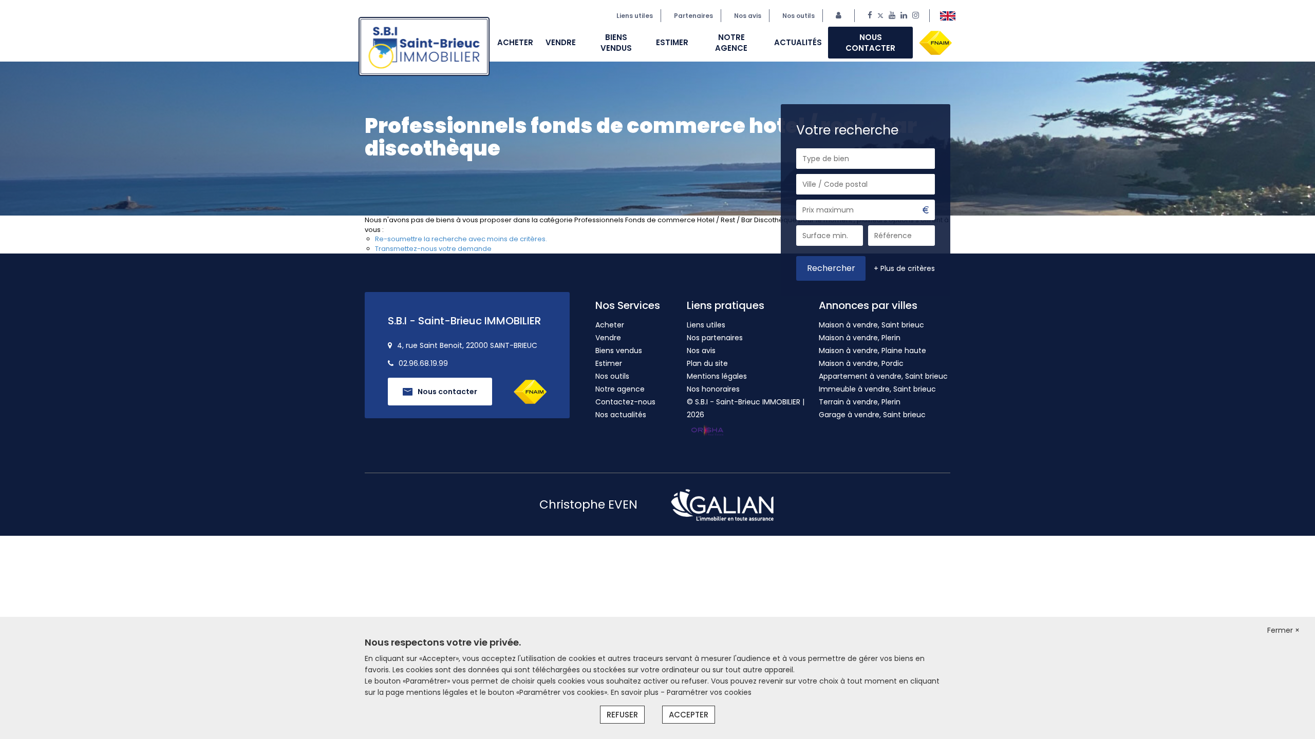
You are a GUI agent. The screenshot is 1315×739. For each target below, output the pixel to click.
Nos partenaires (715, 338)
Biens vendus (616, 42)
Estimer (672, 42)
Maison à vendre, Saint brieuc (871, 325)
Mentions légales (717, 376)
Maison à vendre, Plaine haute (872, 350)
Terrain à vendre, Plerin (859, 402)
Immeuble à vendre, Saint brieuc (877, 389)
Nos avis (701, 350)
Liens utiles (634, 15)
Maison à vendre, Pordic (861, 363)
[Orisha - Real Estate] (707, 431)
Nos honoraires (713, 389)
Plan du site (707, 363)
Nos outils (798, 15)
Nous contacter (870, 42)
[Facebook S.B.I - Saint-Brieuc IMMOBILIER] (870, 15)
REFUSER (622, 714)
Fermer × (1283, 630)
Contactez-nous (625, 402)
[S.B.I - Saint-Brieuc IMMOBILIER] (947, 16)
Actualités (798, 42)
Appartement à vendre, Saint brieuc (883, 376)
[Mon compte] (841, 15)
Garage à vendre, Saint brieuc (872, 415)
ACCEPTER (688, 714)
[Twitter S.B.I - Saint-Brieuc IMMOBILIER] (880, 15)
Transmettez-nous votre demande (433, 249)
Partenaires (693, 15)
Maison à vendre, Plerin (859, 338)
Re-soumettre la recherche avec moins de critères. (461, 239)
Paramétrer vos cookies (709, 692)
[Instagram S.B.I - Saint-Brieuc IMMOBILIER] (915, 15)
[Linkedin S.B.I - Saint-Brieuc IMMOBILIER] (903, 15)
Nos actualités (620, 415)
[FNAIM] (935, 41)
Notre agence (731, 42)
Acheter (515, 42)
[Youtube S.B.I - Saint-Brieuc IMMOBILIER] (892, 15)
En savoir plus (636, 692)
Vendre (561, 42)
